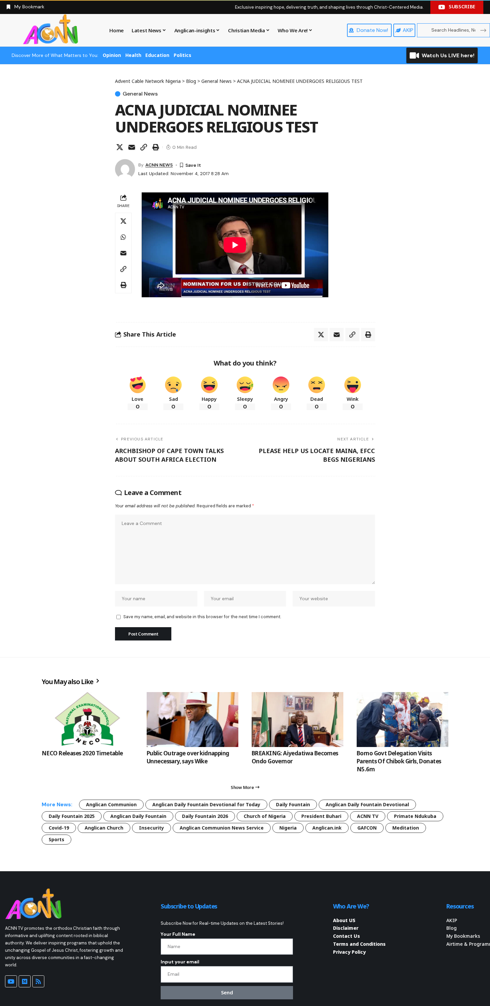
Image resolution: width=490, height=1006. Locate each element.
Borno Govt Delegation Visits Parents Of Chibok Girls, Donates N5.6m (399, 761)
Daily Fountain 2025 (72, 816)
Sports (56, 839)
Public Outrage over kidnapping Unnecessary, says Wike (188, 757)
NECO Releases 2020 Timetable (82, 753)
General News (140, 94)
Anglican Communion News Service (222, 828)
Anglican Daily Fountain (138, 816)
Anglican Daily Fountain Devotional (367, 804)
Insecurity (151, 828)
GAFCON (367, 828)
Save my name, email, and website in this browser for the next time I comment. (202, 617)
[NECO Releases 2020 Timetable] (87, 719)
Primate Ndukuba (415, 816)
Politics (182, 55)
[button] (143, 147)
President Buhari (321, 816)
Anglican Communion (111, 804)
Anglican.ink (327, 828)
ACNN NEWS (159, 165)
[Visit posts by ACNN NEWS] (125, 169)
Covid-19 (59, 828)
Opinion (112, 55)
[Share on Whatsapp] (123, 237)
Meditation (405, 828)
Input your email (180, 962)
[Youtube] (11, 981)
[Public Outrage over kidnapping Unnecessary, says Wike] (192, 719)
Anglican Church (104, 828)
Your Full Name (178, 934)
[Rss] (38, 981)
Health (133, 55)
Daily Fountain (293, 804)
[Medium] (25, 981)
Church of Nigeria (265, 816)
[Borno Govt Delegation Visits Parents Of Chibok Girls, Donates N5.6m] (402, 719)
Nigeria (288, 828)
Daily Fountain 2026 (205, 816)
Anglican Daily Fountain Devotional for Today (206, 804)
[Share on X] (119, 147)
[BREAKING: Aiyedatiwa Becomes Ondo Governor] (297, 719)
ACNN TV (367, 816)
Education (157, 55)
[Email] (131, 147)
